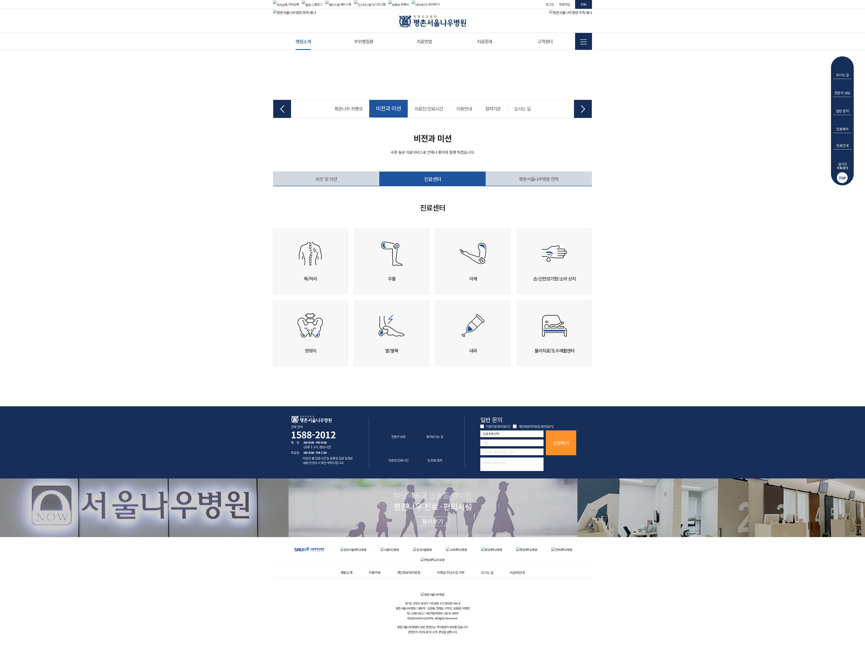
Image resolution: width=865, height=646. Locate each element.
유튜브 (404, 4)
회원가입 (564, 4)
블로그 (318, 4)
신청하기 (561, 443)
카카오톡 (293, 4)
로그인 (550, 4)
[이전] (282, 109)
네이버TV (433, 4)
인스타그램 (378, 4)
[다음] (583, 109)
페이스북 (345, 4)
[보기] (506, 426)
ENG (584, 4)
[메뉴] (583, 41)
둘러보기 (432, 521)
